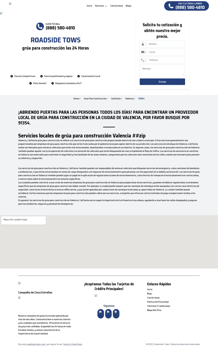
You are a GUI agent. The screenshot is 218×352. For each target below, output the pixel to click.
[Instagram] (100, 313)
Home (76, 98)
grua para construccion (95, 98)
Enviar (162, 81)
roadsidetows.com (36, 344)
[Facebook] (116, 313)
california (116, 98)
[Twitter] (108, 313)
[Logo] (34, 6)
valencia (129, 98)
